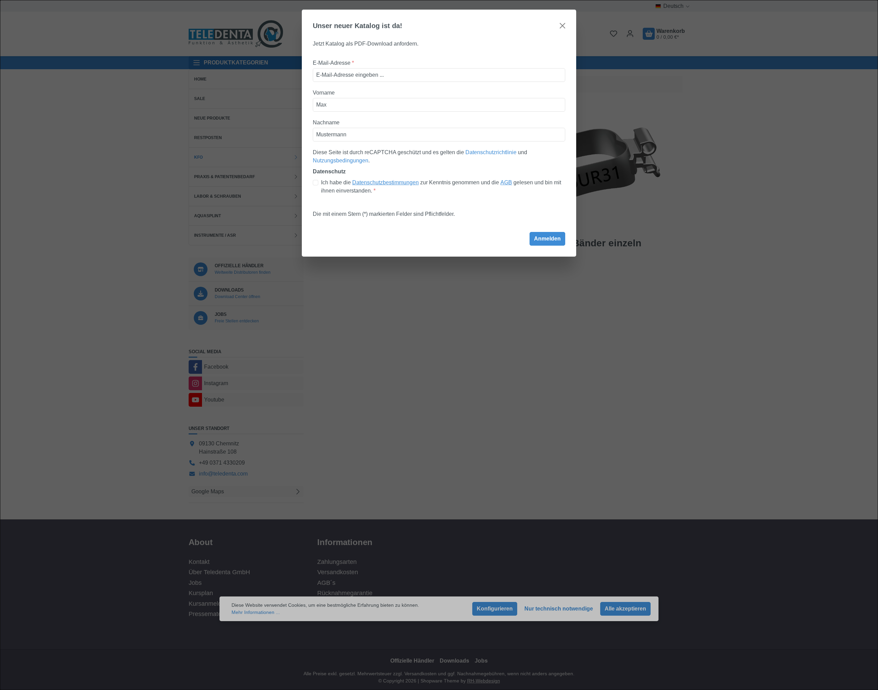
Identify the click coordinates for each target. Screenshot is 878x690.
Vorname (324, 93)
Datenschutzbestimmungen (385, 182)
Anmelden (547, 239)
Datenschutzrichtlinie (491, 152)
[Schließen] (562, 25)
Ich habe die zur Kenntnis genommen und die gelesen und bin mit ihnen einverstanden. (441, 187)
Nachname (326, 122)
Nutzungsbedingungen (340, 160)
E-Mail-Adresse (333, 63)
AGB (506, 182)
